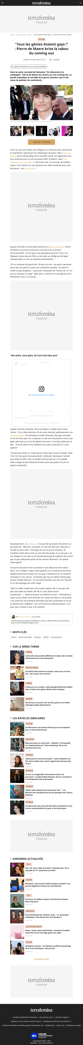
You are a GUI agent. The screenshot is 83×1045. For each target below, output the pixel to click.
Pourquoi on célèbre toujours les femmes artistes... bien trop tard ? (47, 900)
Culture (29, 35)
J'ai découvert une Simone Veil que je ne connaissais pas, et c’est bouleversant (47, 728)
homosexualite (56, 637)
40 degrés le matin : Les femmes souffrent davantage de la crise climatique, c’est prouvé (48, 947)
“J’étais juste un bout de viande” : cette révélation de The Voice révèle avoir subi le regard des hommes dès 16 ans (48, 761)
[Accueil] (41, 2)
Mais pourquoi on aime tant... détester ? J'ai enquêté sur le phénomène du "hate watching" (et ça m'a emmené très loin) (47, 745)
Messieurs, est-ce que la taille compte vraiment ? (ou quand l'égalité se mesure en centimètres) (47, 884)
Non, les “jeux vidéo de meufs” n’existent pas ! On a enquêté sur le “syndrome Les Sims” (47, 869)
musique (37, 637)
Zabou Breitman (56, 246)
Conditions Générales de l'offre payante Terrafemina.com (22, 1025)
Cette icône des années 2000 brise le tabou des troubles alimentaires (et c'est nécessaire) (49, 657)
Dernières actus (21, 35)
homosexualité (17, 435)
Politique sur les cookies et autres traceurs (26, 1021)
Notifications (50, 1025)
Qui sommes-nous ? (46, 1017)
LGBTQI (46, 637)
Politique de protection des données (57, 1021)
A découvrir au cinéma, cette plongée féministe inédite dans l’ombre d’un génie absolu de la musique (48, 688)
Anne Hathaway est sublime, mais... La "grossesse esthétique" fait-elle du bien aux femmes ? (47, 916)
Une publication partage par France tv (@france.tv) (41, 423)
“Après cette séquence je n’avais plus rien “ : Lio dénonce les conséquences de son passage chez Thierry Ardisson (48, 792)
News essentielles (25, 637)
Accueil (12, 35)
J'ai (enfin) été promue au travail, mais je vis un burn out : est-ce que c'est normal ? (47, 672)
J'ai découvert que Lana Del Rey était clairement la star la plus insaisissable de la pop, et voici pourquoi (48, 807)
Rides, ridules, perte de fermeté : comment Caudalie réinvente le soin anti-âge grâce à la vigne (47, 931)
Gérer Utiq (60, 1025)
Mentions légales (62, 1017)
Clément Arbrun (25, 617)
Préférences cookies (74, 1025)
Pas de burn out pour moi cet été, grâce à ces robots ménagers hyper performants (47, 703)
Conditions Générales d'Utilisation (25, 1017)
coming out (30, 168)
